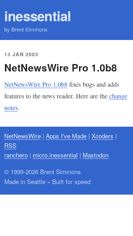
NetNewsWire (22, 135)
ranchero (16, 154)
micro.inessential (55, 154)
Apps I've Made (66, 135)
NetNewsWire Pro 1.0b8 (35, 84)
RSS (10, 145)
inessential (37, 15)
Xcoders (102, 135)
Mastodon (96, 154)
